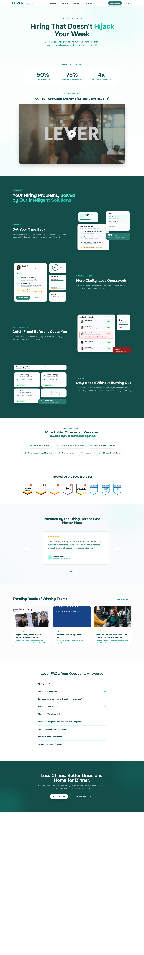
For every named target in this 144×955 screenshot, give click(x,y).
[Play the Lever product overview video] (72, 134)
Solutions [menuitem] (53, 3)
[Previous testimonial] (27, 549)
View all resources (123, 600)
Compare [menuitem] (65, 3)
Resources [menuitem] (76, 3)
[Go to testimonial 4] (76, 571)
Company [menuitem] (89, 3)
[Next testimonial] (117, 549)
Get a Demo (57, 796)
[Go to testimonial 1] (67, 571)
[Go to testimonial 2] (69, 571)
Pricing (127, 3)
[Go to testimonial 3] (73, 571)
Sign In (28, 3)
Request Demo (115, 3)
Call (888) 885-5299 (83, 796)
